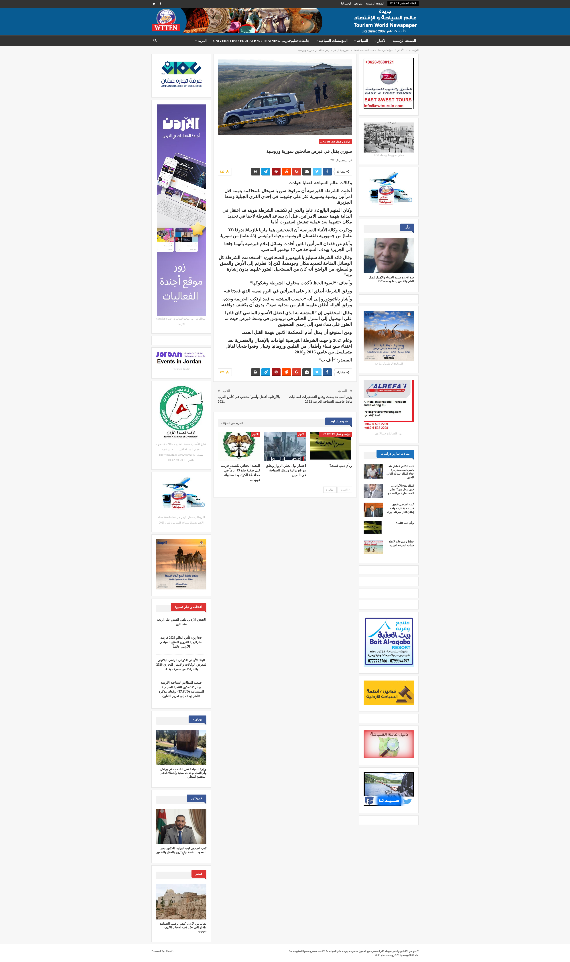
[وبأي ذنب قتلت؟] (331, 446)
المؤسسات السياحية (333, 41)
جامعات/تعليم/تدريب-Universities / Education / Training (261, 41)
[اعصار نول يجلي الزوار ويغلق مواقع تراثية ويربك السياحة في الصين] (285, 446)
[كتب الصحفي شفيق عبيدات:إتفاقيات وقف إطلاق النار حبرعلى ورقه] (373, 510)
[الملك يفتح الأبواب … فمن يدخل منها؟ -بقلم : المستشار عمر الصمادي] (373, 491)
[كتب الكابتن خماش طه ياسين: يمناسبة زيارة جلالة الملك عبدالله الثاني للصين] (373, 471)
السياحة (362, 41)
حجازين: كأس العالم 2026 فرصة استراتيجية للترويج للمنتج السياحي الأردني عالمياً (181, 642)
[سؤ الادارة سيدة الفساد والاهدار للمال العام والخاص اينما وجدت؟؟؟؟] (389, 255)
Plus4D (169, 951)
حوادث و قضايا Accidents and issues (334, 141)
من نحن (358, 3)
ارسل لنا (346, 3)
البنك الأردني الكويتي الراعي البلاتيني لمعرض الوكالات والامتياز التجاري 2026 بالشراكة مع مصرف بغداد (181, 664)
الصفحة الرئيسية (375, 3)
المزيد (202, 41)
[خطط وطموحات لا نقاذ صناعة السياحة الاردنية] (373, 547)
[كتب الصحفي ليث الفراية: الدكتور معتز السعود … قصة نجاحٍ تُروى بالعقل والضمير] (181, 826)
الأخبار (382, 41)
